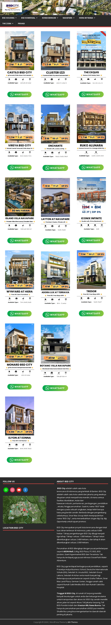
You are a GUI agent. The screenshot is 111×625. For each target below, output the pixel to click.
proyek (78, 527)
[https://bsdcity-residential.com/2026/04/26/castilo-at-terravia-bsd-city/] (19, 58)
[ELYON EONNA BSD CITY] (19, 423)
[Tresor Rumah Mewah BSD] (91, 277)
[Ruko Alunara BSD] (91, 131)
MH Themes (73, 622)
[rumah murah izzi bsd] (55, 58)
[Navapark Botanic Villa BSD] (55, 351)
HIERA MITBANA (86, 18)
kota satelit (78, 494)
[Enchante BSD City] (55, 131)
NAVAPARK (67, 18)
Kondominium (49, 18)
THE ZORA (6, 23)
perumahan (76, 506)
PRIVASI (21, 23)
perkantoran (78, 503)
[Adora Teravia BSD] (55, 278)
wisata (60, 506)
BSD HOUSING (8, 18)
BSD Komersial (28, 18)
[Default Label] (5, 489)
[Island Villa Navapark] (19, 204)
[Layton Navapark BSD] (55, 205)
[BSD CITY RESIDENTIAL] (55, 13)
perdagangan (91, 503)
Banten (95, 491)
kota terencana (88, 527)
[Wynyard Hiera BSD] (19, 277)
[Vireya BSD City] (19, 131)
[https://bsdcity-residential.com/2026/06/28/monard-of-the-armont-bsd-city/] (19, 350)
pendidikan (103, 503)
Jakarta (90, 494)
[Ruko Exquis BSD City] (91, 58)
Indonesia (72, 491)
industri (68, 503)
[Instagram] (12, 489)
